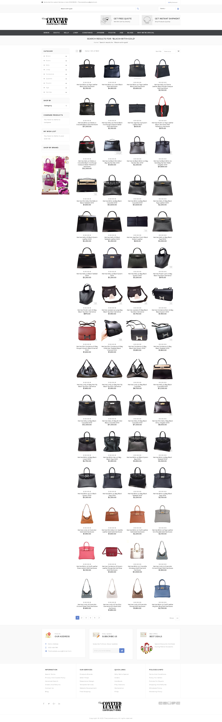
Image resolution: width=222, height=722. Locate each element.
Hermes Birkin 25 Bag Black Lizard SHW (87, 458)
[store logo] (55, 21)
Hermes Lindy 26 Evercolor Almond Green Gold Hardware (87, 605)
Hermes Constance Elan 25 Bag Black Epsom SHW (162, 311)
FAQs (116, 691)
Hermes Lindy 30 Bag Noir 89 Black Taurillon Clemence (112, 385)
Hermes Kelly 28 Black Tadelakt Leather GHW (112, 238)
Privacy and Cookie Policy (55, 678)
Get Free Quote (123, 19)
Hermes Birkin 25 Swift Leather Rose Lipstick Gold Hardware (87, 567)
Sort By (159, 51)
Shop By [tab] (47, 100)
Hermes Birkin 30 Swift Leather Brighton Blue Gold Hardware (162, 605)
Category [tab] (48, 105)
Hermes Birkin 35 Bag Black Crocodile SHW (112, 202)
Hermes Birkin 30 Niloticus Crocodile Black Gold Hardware (87, 123)
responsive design (87, 681)
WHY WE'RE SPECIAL (145, 33)
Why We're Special (121, 674)
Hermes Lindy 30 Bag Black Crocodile (137, 385)
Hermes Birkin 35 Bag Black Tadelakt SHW (162, 458)
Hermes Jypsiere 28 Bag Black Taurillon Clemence (137, 311)
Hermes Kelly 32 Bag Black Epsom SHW (137, 274)
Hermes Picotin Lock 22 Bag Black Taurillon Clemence (162, 274)
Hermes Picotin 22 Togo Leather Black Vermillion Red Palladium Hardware (162, 124)
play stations (119, 684)
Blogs (130, 33)
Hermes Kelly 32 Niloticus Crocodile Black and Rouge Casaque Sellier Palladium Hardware (87, 163)
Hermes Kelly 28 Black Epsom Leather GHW (87, 238)
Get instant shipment (167, 19)
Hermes (49, 92)
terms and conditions (157, 674)
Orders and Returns (52, 684)
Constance (87, 33)
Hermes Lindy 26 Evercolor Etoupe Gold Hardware (137, 605)
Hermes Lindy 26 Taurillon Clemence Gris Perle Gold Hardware (112, 606)
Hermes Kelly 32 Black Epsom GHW (112, 274)
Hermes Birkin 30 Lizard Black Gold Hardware (112, 85)
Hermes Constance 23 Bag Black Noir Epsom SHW (137, 347)
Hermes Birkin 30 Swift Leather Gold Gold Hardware (137, 531)
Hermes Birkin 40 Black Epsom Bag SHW (137, 458)
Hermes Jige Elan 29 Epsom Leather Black (137, 123)
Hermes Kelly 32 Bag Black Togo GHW (162, 238)
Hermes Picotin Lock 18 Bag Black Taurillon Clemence (87, 311)
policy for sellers (155, 678)
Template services (87, 684)
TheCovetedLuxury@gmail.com (59, 651)
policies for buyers (156, 681)
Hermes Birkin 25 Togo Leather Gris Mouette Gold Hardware (162, 531)
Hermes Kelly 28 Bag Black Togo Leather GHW (162, 202)
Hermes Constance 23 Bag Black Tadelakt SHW (162, 347)
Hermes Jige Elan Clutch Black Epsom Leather (137, 238)
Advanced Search (51, 681)
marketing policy (155, 691)
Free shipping (85, 691)
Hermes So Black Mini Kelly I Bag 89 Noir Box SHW (112, 162)
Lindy (75, 33)
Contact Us (49, 688)
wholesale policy (155, 688)
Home (96, 42)
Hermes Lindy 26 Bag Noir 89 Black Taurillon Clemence (87, 385)
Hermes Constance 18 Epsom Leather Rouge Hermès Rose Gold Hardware (112, 568)
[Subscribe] (121, 650)
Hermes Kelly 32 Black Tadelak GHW (87, 274)
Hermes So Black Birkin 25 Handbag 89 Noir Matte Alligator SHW (162, 163)
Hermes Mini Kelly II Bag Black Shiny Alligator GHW (162, 422)
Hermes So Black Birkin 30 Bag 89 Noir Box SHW (137, 162)
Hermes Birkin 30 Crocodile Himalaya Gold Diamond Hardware (137, 568)
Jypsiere (100, 33)
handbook (118, 681)
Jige (121, 33)
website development (88, 688)
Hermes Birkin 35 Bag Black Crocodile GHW (137, 202)
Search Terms (50, 674)
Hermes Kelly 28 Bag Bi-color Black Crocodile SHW (112, 422)
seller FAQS (84, 678)
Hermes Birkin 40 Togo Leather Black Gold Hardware (137, 85)
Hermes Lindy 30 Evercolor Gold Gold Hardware (87, 531)
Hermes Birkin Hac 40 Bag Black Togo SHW (112, 458)
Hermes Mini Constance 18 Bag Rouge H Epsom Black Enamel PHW (87, 348)
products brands (86, 674)
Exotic (57, 33)
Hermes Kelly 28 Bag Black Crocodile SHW (137, 422)
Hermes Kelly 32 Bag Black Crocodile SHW (162, 385)
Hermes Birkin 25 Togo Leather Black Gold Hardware (87, 85)
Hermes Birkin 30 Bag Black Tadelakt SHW (137, 494)
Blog (47, 691)
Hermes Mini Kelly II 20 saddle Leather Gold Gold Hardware (112, 531)
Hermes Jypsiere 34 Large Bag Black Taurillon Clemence (112, 311)
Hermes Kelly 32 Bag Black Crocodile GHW (87, 422)
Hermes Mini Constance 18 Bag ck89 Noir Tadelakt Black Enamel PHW (112, 348)
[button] (85, 67)
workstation (119, 688)
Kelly (66, 33)
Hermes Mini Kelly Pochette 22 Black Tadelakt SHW (87, 202)
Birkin (46, 33)
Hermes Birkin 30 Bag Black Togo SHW (112, 494)
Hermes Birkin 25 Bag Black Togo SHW (162, 494)
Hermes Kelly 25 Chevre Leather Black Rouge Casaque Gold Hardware (162, 86)
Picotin (112, 33)
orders (117, 678)
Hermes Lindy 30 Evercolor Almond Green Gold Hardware (162, 567)
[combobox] (100, 8)
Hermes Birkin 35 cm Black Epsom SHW (87, 494)
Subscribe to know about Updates (105, 644)
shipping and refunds (157, 684)
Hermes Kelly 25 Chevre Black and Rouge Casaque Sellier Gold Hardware (112, 124)
